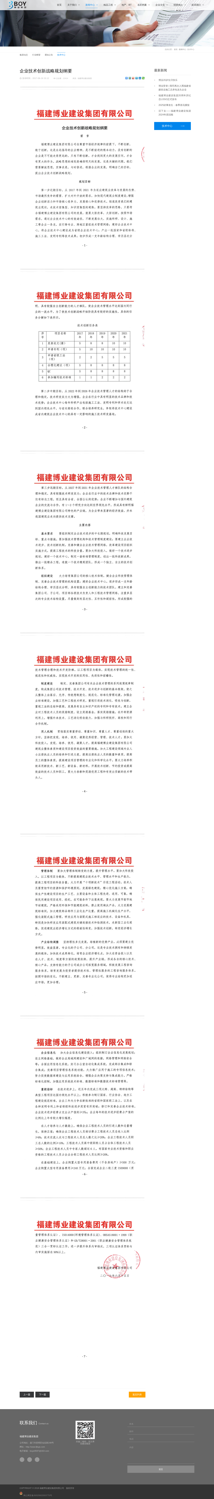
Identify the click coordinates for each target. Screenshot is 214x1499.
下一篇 (42, 1394)
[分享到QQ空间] (130, 78)
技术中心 (61, 55)
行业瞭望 (36, 55)
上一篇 (26, 1394)
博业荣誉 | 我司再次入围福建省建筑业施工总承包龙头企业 (175, 88)
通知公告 (49, 55)
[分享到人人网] (140, 78)
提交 (161, 1469)
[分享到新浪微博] (133, 78)
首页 (175, 49)
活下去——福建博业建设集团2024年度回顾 (175, 113)
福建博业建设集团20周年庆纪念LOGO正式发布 (175, 97)
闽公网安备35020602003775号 (37, 1495)
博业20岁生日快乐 (168, 80)
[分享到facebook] (22, 1459)
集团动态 (24, 55)
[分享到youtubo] (29, 1459)
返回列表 (137, 1394)
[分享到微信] (143, 78)
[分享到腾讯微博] (136, 78)
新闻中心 (182, 49)
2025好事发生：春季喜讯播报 (174, 105)
